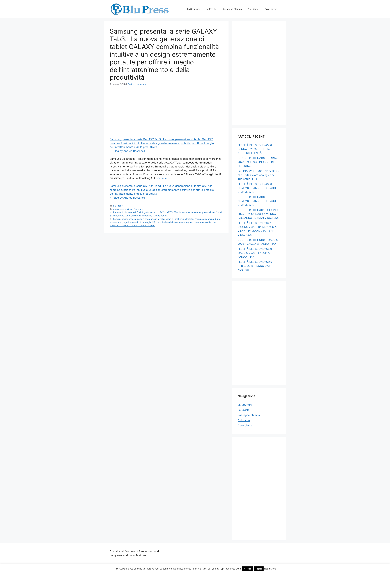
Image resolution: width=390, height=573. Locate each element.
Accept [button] (247, 569)
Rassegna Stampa (232, 9)
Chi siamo (253, 9)
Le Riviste (211, 9)
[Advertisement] (166, 112)
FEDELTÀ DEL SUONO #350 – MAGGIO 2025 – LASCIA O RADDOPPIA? (256, 252)
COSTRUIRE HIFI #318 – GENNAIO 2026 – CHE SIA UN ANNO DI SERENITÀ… (258, 162)
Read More (270, 568)
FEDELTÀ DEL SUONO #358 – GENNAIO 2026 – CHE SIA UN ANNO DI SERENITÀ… (256, 149)
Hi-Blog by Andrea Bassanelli (127, 151)
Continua (163, 178)
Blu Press (118, 205)
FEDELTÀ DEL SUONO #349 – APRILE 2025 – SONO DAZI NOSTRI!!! (256, 265)
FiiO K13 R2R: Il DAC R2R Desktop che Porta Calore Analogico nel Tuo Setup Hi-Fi (258, 175)
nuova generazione (123, 209)
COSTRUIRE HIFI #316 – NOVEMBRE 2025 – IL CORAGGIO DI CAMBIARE (258, 201)
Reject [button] (259, 569)
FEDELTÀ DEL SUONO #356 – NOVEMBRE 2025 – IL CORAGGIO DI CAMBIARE (258, 188)
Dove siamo (271, 9)
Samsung (138, 209)
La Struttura (193, 9)
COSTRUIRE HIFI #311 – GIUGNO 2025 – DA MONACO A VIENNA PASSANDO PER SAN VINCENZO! (258, 213)
